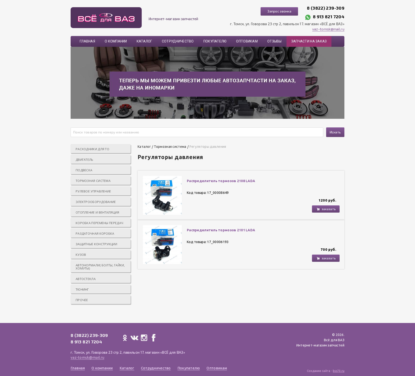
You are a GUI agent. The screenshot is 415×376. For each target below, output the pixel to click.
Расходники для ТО (92, 149)
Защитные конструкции (96, 244)
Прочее (82, 300)
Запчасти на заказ (309, 41)
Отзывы (274, 41)
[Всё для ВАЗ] (106, 17)
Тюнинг (82, 289)
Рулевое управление (93, 191)
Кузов (81, 254)
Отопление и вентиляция (97, 212)
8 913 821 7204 (328, 16)
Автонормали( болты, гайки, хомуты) (100, 266)
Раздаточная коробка (95, 233)
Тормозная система (93, 181)
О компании (116, 41)
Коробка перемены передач (99, 223)
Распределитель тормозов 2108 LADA (221, 181)
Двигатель (84, 159)
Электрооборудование (96, 202)
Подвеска (84, 170)
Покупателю (215, 41)
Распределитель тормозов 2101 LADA (221, 230)
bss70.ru (338, 370)
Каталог (144, 41)
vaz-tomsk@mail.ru (328, 29)
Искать (335, 132)
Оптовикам (247, 41)
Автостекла (86, 279)
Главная (87, 41)
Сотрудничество (178, 41)
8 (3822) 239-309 (325, 8)
